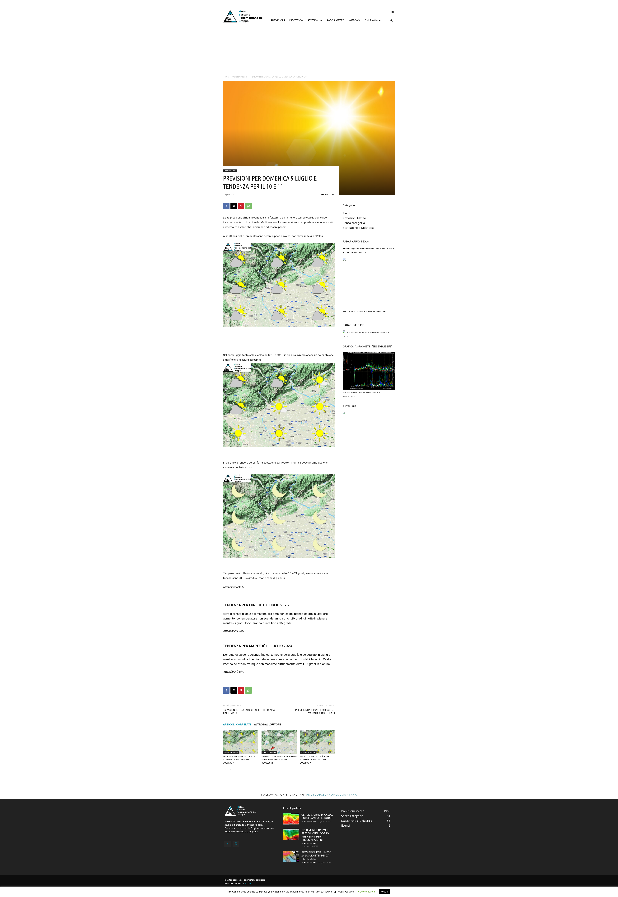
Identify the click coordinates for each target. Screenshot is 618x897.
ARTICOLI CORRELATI (237, 724)
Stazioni (313, 20)
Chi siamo (371, 20)
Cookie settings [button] (366, 891)
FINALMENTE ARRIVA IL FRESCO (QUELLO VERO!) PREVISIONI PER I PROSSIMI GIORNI (315, 835)
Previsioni (278, 20)
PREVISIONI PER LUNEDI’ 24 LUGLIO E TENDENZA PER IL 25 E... (316, 855)
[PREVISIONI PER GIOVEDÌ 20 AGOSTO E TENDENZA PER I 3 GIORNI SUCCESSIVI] (317, 742)
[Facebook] (387, 12)
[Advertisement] (309, 48)
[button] (391, 20)
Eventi (347, 213)
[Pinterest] (241, 206)
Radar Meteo (335, 20)
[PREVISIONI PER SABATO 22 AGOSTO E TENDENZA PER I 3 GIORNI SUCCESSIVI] (240, 742)
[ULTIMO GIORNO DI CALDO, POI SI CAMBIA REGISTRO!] (291, 818)
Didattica (296, 20)
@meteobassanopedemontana (331, 794)
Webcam (354, 20)
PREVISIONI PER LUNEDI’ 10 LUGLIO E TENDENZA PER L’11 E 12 (315, 712)
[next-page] (230, 769)
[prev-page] (225, 769)
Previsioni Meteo (239, 76)
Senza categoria (354, 223)
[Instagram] (392, 12)
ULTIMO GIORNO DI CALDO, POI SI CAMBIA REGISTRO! (317, 816)
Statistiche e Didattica (358, 228)
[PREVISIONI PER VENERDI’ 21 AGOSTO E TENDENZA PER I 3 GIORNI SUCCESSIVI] (279, 742)
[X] (233, 206)
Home (226, 76)
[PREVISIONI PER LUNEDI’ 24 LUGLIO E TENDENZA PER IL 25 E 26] (291, 856)
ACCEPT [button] (384, 892)
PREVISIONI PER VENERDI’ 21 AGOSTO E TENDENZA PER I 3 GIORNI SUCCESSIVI (279, 759)
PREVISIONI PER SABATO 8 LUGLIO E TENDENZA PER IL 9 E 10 (249, 712)
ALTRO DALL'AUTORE (267, 724)
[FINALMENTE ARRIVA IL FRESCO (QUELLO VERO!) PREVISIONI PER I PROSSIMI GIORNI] (291, 834)
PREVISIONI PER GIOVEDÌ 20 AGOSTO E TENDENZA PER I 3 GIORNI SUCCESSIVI (317, 759)
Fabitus (248, 884)
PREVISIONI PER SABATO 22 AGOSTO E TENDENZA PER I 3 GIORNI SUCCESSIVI (240, 759)
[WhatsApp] (248, 206)
